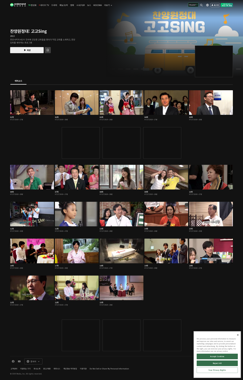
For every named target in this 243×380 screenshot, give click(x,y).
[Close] (238, 335)
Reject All (217, 363)
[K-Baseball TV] (193, 5)
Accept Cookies (217, 356)
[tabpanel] (121, 199)
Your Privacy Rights (217, 370)
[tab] (18, 81)
